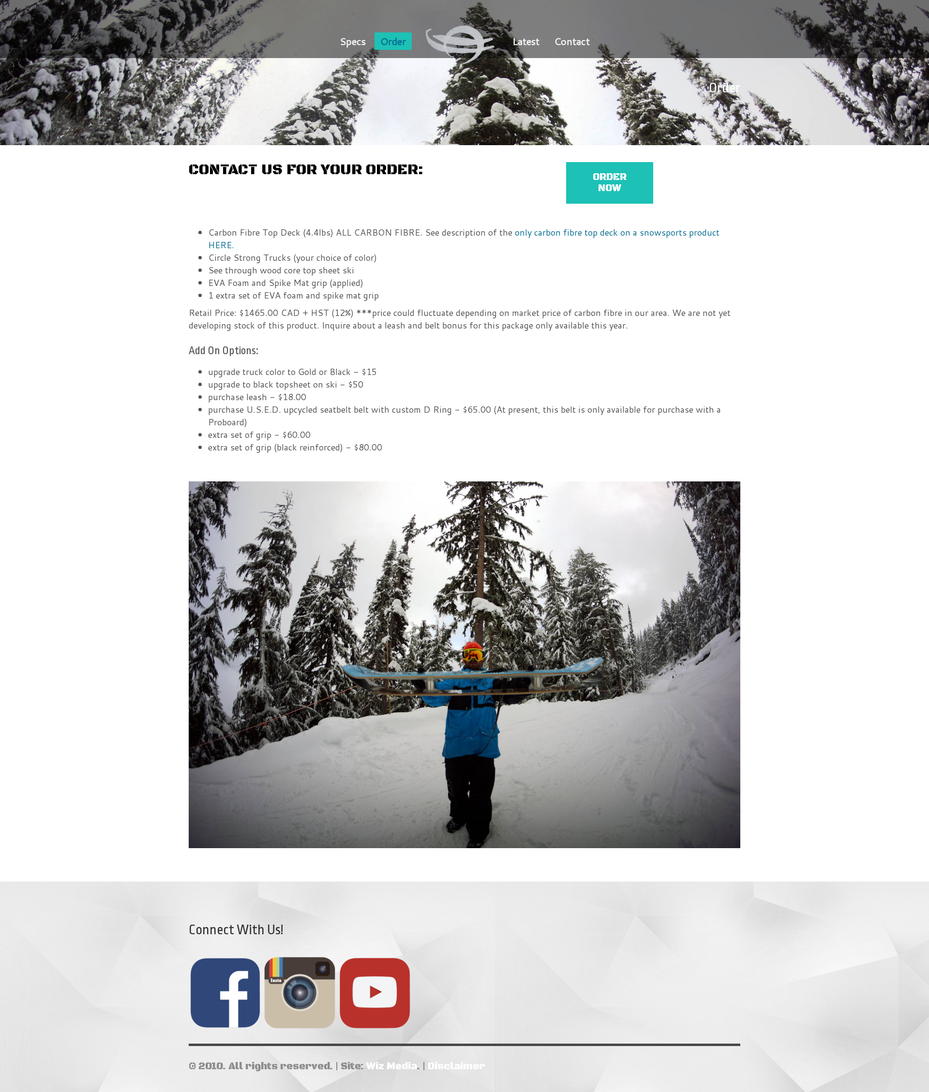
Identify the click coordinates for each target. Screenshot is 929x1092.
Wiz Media (391, 1067)
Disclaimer (456, 1067)
